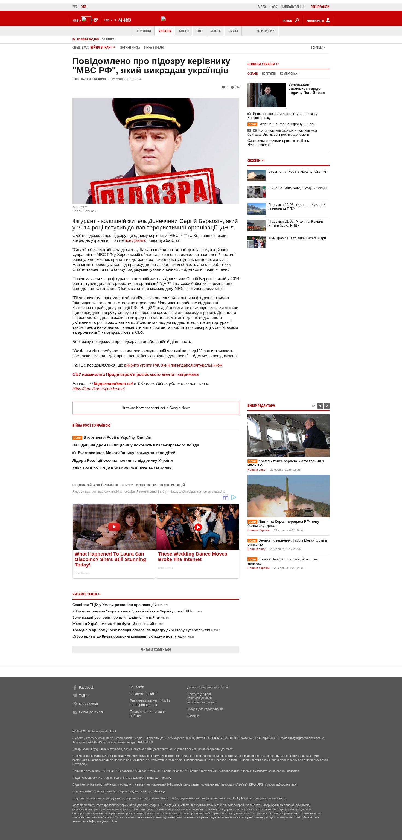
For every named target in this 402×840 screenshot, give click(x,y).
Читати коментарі (156, 649)
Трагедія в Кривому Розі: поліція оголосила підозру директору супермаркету (146, 630)
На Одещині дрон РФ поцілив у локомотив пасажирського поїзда (135, 445)
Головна (144, 30)
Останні (252, 73)
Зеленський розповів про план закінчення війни (120, 617)
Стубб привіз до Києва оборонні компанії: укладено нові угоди (133, 636)
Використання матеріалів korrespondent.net (150, 703)
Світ (199, 30)
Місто (184, 30)
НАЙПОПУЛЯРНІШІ (294, 6)
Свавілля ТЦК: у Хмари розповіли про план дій (120, 605)
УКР (83, 6)
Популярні (269, 73)
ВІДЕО (262, 6)
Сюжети (254, 160)
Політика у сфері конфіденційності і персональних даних (201, 698)
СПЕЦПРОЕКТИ (320, 6)
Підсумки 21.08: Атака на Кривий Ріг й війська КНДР (295, 223)
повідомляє (136, 240)
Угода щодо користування (205, 709)
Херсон (140, 485)
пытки (151, 485)
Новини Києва (130, 47)
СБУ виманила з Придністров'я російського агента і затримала (135, 374)
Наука (233, 30)
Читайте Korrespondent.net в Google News (156, 408)
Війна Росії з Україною (102, 485)
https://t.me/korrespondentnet (98, 388)
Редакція (193, 715)
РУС (74, 6)
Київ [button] (76, 20)
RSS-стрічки (88, 704)
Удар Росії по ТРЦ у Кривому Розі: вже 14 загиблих (121, 468)
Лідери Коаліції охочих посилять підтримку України (122, 460)
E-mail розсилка (91, 712)
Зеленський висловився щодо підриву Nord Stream (307, 88)
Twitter (84, 696)
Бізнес (215, 30)
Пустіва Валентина (93, 79)
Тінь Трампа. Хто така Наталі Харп (297, 238)
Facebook (86, 688)
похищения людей (172, 485)
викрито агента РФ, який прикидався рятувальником (173, 365)
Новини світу (256, 469)
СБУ (131, 485)
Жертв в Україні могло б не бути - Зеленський (118, 624)
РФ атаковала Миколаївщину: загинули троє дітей (127, 452)
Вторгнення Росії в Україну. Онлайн (112, 437)
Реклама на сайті (143, 694)
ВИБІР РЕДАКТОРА (261, 405)
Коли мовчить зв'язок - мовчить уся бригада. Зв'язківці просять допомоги (282, 132)
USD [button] (107, 20)
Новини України (261, 63)
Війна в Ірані (127, 47)
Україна (165, 30)
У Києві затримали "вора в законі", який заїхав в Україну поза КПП (137, 611)
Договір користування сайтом (207, 687)
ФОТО (273, 6)
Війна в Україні (154, 47)
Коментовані (289, 73)
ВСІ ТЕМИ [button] (317, 47)
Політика (108, 39)
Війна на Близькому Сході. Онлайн (297, 188)
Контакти (137, 687)
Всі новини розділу (85, 39)
